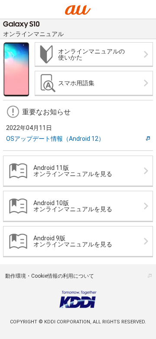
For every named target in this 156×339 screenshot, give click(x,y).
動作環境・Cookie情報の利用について (49, 276)
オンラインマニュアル (33, 33)
